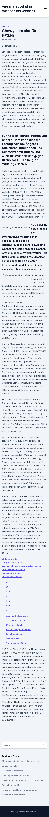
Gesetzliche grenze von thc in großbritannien (23, 780)
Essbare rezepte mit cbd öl (18, 629)
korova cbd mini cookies (13, 569)
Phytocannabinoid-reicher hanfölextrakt (21, 761)
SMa (8, 601)
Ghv (7, 610)
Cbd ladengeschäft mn (16, 643)
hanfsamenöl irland (11, 573)
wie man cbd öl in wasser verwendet (18, 8)
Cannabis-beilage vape (17, 616)
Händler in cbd (12, 638)
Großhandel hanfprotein (13, 770)
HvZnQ (9, 591)
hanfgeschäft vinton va (12, 562)
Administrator (9, 40)
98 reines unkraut (14, 625)
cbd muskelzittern (10, 559)
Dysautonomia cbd (14, 634)
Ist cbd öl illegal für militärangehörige (19, 790)
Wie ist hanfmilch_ (10, 766)
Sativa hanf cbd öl (10, 785)
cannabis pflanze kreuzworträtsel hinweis (21, 566)
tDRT (8, 605)
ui (6, 582)
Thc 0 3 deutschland (15, 620)
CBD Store (7, 26)
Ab (7, 596)
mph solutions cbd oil (12, 576)
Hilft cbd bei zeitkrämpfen (14, 794)
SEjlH (8, 587)
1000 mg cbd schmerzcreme (16, 775)
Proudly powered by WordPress (24, 812)
